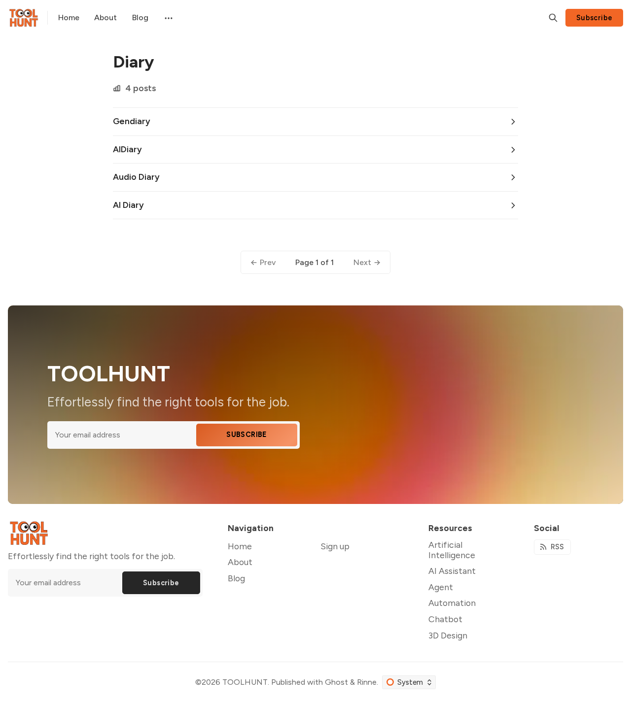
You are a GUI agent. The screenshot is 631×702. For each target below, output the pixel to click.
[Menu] (167, 17)
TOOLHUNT (245, 682)
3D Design (447, 635)
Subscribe (594, 17)
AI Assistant (452, 571)
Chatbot (445, 619)
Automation (452, 603)
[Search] (553, 18)
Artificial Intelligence (451, 549)
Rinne (367, 682)
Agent (440, 587)
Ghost (336, 682)
